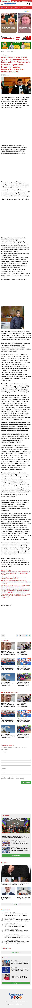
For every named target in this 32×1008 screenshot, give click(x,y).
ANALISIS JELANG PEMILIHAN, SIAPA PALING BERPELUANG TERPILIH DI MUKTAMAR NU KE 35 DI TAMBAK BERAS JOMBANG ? (15, 573)
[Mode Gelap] (27, 4)
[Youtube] (15, 997)
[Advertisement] (16, 126)
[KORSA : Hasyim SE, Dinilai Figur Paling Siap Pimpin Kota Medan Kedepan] (6, 977)
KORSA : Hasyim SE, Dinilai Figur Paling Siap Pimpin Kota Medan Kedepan (19, 976)
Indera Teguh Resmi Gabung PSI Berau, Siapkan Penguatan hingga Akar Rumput (13, 577)
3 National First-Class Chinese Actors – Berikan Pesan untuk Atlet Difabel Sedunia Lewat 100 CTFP (15, 883)
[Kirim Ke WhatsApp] (30, 635)
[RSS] (20, 997)
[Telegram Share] (26, 635)
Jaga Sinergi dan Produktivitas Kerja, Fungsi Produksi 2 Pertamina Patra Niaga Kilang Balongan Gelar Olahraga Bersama (15, 837)
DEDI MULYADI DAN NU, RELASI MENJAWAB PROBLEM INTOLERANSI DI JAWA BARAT (15, 925)
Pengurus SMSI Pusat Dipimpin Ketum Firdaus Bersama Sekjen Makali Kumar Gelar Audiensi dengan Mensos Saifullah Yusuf (16, 931)
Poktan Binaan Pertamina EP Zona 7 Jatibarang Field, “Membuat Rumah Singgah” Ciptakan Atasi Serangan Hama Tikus (17, 936)
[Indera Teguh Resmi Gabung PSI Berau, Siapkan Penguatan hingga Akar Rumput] (24, 646)
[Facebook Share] (17, 635)
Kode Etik (7, 1002)
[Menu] (2, 4)
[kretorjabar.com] (10, 4)
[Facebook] (12, 997)
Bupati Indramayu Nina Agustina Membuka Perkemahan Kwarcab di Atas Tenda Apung (16, 914)
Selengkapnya (15, 855)
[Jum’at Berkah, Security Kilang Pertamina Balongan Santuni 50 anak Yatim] (6, 843)
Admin (5, 74)
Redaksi (13, 1002)
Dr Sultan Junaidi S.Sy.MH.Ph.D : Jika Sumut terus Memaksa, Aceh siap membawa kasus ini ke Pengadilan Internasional (17, 920)
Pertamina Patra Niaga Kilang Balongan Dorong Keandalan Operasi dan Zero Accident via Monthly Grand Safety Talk (16, 582)
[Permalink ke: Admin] (2, 75)
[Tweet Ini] (20, 635)
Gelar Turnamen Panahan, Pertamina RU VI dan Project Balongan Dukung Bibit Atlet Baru (17, 942)
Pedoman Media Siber (22, 1002)
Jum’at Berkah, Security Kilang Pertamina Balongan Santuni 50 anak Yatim (19, 842)
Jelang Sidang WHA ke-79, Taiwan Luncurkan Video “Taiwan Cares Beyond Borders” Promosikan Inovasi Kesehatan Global (20, 969)
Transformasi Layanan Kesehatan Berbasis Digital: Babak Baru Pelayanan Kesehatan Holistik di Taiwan (7, 897)
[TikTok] (17, 997)
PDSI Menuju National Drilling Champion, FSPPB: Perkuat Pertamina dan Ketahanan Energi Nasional (15, 586)
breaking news (4, 55)
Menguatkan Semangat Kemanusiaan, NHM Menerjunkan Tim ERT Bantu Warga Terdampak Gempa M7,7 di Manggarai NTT (16, 595)
